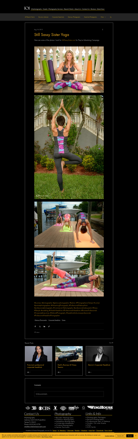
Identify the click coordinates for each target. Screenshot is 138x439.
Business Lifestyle (43, 17)
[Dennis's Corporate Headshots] (99, 353)
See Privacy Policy (46, 437)
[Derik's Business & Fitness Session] (69, 353)
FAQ (89, 425)
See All (111, 343)
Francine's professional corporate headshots (35, 366)
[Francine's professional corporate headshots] (38, 353)
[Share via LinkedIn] (44, 326)
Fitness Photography (64, 425)
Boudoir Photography (65, 418)
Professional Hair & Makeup (98, 421)
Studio (89, 423)
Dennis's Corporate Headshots (99, 365)
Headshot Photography (90, 17)
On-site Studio (100, 423)
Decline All (120, 436)
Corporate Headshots (58, 17)
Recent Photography (95, 419)
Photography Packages (96, 417)
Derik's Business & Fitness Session (67, 366)
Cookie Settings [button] (109, 436)
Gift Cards (91, 427)
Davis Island (108, 431)
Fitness (63, 320)
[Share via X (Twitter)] (40, 326)
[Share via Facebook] (35, 326)
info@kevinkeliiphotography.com (35, 426)
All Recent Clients (30, 17)
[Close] (136, 436)
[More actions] (102, 29)
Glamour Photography (74, 17)
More (102, 17)
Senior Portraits (62, 427)
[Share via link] (49, 326)
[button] (45, 9)
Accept (130, 436)
